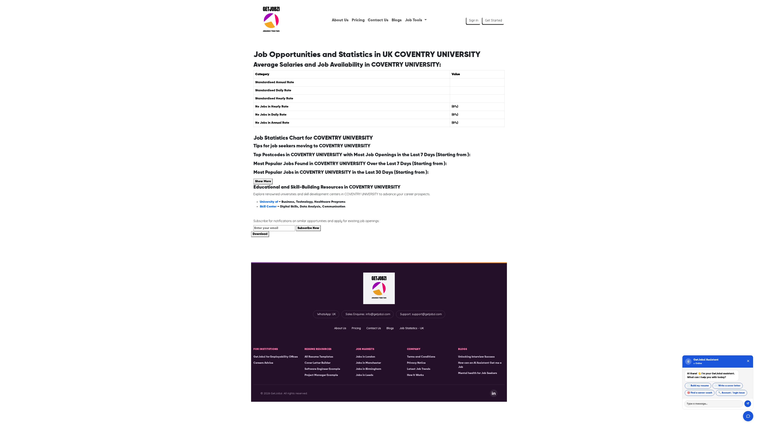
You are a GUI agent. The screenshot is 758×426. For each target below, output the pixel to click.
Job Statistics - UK (411, 328)
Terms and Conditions (421, 356)
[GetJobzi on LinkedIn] (493, 393)
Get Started (493, 20)
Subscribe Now (308, 228)
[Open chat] (748, 416)
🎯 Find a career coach (699, 393)
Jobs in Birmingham (368, 369)
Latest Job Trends (418, 369)
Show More (263, 181)
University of (269, 202)
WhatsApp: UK (326, 314)
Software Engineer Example (322, 369)
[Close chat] (748, 361)
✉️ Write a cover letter (727, 386)
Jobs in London (365, 356)
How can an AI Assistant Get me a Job (480, 365)
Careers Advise (263, 363)
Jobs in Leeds (364, 375)
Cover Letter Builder (317, 363)
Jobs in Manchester (368, 363)
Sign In (473, 20)
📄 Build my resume (698, 386)
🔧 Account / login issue (731, 393)
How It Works (415, 375)
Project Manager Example (321, 375)
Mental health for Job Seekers (477, 373)
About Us (340, 20)
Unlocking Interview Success (476, 356)
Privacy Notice (416, 363)
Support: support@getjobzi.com (421, 314)
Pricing (358, 20)
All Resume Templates (319, 356)
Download (260, 234)
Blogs (397, 20)
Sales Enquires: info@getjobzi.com (368, 314)
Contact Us (378, 20)
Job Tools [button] (414, 20)
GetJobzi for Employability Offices (275, 356)
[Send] (747, 403)
